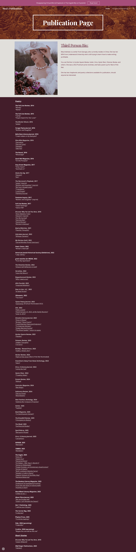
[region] (68, 3)
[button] (134, 8)
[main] (68, 22)
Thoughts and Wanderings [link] (120, 8)
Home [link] (108, 8)
